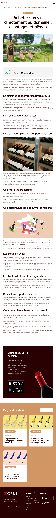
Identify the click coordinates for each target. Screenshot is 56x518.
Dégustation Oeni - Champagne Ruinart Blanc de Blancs (14, 441)
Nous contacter (36, 501)
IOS (46, 87)
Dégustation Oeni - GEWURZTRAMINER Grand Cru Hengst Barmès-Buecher (40, 441)
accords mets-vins (18, 317)
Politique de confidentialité (29, 497)
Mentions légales (28, 506)
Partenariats (29, 509)
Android (50, 87)
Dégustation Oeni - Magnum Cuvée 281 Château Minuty (12, 476)
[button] (54, 2)
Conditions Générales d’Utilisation (28, 502)
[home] (4, 3)
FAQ (35, 498)
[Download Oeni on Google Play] (16, 390)
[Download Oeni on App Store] (16, 383)
